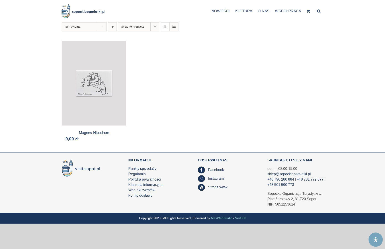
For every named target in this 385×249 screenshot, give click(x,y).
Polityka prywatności (144, 179)
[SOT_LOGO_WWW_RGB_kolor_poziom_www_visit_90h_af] (81, 160)
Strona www (217, 187)
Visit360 (240, 218)
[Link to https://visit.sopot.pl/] (201, 187)
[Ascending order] (112, 26)
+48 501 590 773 (280, 185)
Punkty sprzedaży (142, 169)
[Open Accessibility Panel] (376, 240)
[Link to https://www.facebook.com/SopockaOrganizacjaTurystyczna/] (201, 170)
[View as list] (174, 27)
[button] (319, 11)
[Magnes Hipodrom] (94, 83)
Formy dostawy (140, 195)
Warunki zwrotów (141, 190)
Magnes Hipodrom (94, 133)
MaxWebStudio (221, 218)
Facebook (216, 170)
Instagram (216, 178)
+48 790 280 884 (280, 179)
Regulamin (137, 174)
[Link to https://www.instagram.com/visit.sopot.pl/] (201, 178)
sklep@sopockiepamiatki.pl (289, 174)
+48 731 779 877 (310, 179)
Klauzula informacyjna (146, 185)
